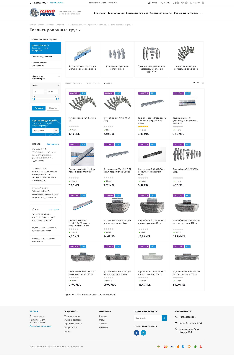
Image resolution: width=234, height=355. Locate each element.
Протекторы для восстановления (37, 321)
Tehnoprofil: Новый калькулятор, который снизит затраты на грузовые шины (45, 194)
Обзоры (103, 323)
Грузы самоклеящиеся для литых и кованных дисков (82, 67)
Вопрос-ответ (70, 327)
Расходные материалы (40, 326)
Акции (67, 331)
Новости (103, 316)
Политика (103, 327)
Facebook (136, 333)
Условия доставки (73, 320)
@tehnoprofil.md (193, 323)
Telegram (143, 333)
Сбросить (53, 108)
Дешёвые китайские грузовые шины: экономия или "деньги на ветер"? (44, 217)
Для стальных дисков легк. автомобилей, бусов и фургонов (151, 69)
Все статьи (54, 209)
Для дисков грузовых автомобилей (117, 67)
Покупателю (70, 311)
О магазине (105, 311)
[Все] (201, 13)
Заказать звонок (56, 3)
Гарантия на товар (73, 323)
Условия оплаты (72, 316)
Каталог (34, 311)
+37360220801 (186, 317)
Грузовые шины (37, 316)
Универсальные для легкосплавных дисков (186, 67)
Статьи (102, 320)
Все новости (53, 144)
